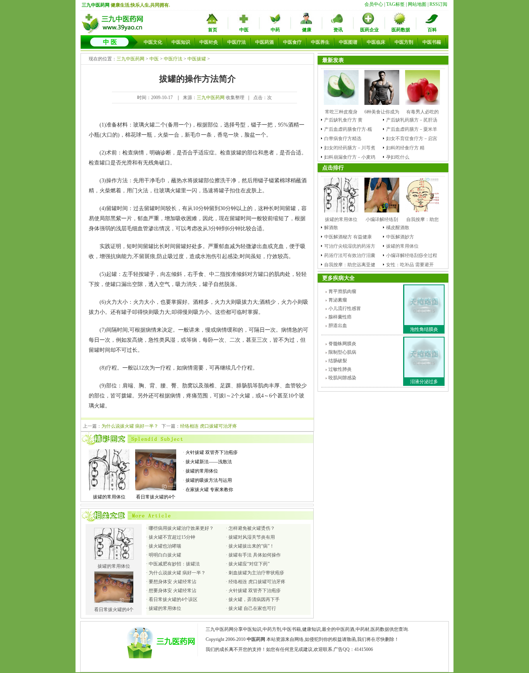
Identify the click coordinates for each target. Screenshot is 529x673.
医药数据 (401, 30)
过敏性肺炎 (340, 369)
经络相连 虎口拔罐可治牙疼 (208, 426)
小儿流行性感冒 (344, 308)
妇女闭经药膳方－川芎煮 (349, 148)
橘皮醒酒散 (397, 227)
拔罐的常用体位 (201, 471)
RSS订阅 (438, 4)
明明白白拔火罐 (165, 555)
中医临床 (376, 42)
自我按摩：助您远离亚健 (349, 264)
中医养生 (320, 42)
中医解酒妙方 (400, 237)
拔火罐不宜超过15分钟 (172, 537)
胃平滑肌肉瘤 (342, 291)
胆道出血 (337, 325)
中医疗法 (236, 42)
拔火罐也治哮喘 (165, 546)
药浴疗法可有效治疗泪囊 (349, 255)
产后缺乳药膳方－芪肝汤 (411, 120)
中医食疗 (292, 42)
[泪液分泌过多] (424, 375)
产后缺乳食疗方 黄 (343, 120)
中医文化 (153, 42)
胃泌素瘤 (337, 300)
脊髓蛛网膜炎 (342, 343)
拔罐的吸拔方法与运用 (208, 480)
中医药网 (256, 639)
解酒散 (331, 227)
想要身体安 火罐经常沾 (172, 590)
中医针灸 (208, 42)
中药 (275, 30)
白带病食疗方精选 (342, 138)
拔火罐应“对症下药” (249, 564)
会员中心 (373, 4)
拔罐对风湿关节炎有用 (251, 537)
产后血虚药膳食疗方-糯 (348, 129)
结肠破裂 (337, 360)
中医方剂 (404, 42)
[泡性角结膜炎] (424, 323)
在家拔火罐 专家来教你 (209, 489)
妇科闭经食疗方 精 (405, 148)
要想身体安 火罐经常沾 (172, 581)
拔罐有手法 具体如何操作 (254, 555)
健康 (306, 30)
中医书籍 (432, 42)
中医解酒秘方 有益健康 (348, 237)
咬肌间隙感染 (342, 377)
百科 (432, 30)
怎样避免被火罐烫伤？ (251, 528)
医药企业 (369, 30)
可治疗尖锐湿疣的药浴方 (349, 246)
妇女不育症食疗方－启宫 (411, 138)
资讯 (338, 30)
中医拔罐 (196, 59)
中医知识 (181, 42)
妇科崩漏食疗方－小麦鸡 (349, 157)
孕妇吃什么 (397, 157)
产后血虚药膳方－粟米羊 (411, 129)
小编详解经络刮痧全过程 (411, 255)
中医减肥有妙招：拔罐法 (174, 564)
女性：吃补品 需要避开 (410, 264)
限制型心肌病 (342, 352)
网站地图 (417, 4)
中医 (244, 30)
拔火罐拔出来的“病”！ (251, 546)
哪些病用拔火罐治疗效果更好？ (181, 528)
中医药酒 (264, 42)
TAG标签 (395, 4)
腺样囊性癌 (340, 317)
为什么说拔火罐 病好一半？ (129, 426)
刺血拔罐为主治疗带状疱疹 (256, 572)
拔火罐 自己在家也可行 (252, 608)
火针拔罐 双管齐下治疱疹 (211, 452)
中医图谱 (348, 42)
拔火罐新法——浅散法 (208, 461)
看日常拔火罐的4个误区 (173, 599)
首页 (212, 30)
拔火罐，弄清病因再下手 (254, 599)
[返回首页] (113, 33)
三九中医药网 (96, 5)
